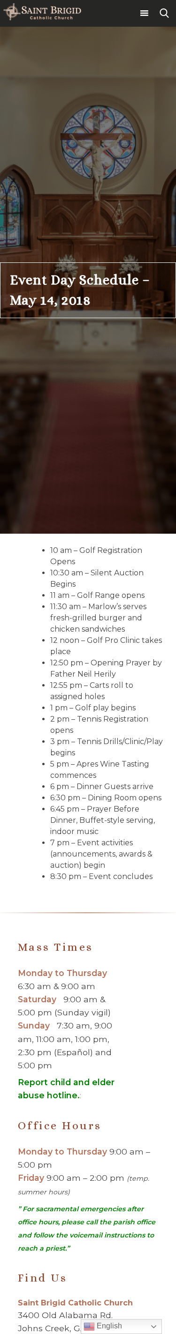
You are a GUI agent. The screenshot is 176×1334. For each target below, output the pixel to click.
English (108, 1326)
